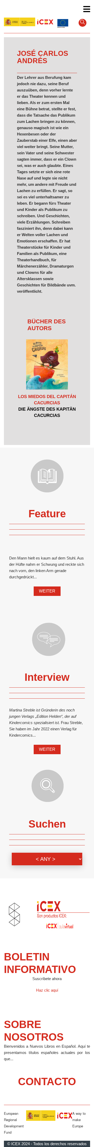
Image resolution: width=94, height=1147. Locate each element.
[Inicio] (28, 22)
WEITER (47, 591)
